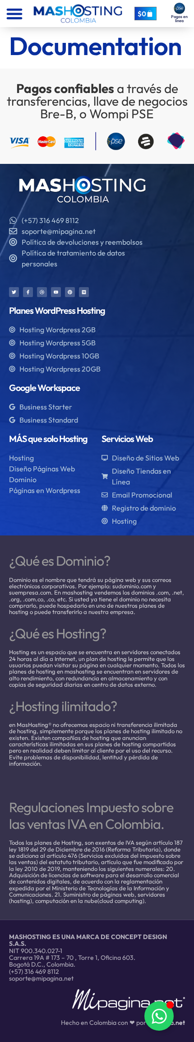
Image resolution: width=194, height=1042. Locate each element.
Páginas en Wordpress (44, 490)
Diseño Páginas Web (42, 468)
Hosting (21, 457)
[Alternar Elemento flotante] (159, 1016)
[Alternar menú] (14, 13)
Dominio (23, 479)
